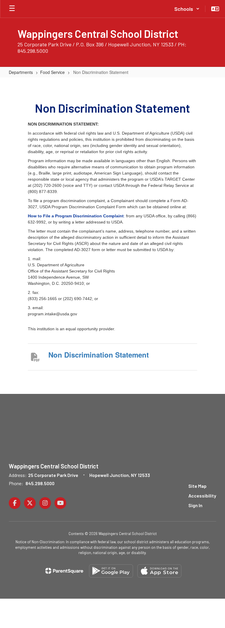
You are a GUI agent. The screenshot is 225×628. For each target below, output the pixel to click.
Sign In (195, 505)
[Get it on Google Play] (111, 571)
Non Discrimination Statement (98, 355)
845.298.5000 (39, 483)
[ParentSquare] (64, 570)
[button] (186, 9)
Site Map (197, 486)
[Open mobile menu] (12, 9)
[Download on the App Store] (159, 571)
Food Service (52, 72)
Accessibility (202, 495)
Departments (21, 72)
